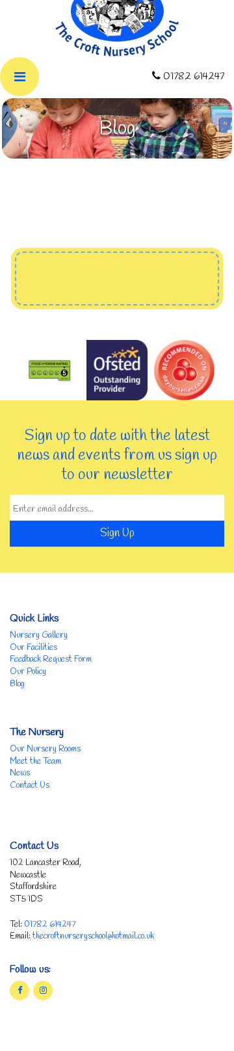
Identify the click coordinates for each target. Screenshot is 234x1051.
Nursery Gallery (39, 635)
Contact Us (29, 785)
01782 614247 (49, 924)
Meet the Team (35, 761)
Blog (17, 684)
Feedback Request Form (51, 659)
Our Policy (28, 671)
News (20, 773)
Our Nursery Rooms (45, 749)
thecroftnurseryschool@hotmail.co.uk (93, 936)
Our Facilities (33, 647)
